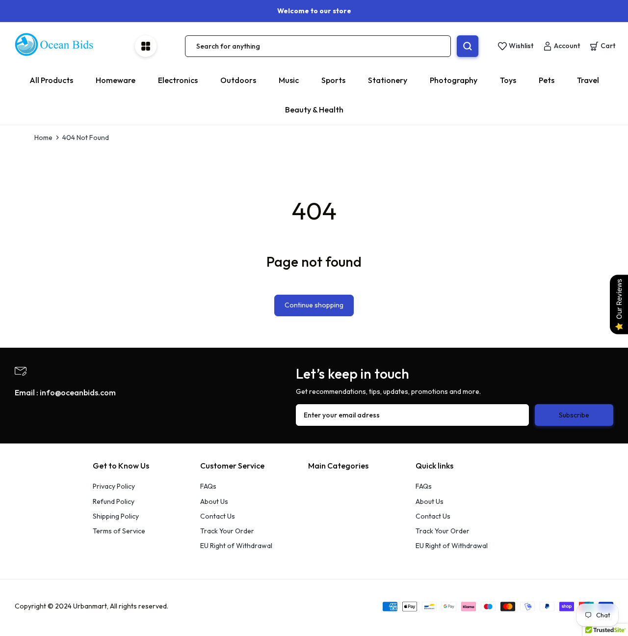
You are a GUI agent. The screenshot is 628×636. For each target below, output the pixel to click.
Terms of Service (119, 530)
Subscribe (574, 415)
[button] (602, 46)
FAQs (208, 486)
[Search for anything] (467, 46)
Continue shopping (314, 305)
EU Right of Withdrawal (236, 545)
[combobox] (318, 46)
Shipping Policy (116, 516)
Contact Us (217, 516)
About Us (214, 501)
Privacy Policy (114, 486)
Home (43, 137)
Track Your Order (227, 530)
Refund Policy (113, 501)
